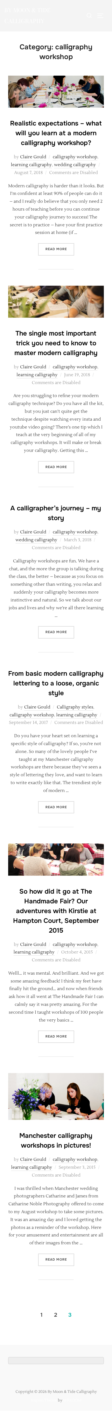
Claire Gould (33, 157)
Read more (59, 249)
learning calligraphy (31, 165)
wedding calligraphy (75, 165)
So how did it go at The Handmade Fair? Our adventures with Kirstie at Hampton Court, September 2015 (56, 911)
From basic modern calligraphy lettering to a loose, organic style (56, 683)
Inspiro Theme (44, 1400)
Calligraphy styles (75, 707)
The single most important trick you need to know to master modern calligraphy (56, 343)
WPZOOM (72, 1400)
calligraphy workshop (75, 157)
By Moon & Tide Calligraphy (27, 15)
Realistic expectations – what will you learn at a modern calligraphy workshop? (56, 133)
